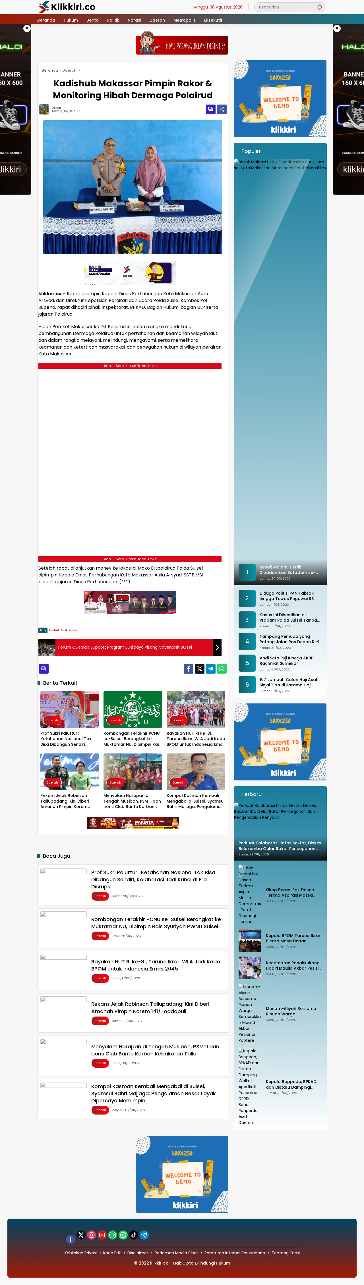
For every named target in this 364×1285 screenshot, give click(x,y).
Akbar (56, 107)
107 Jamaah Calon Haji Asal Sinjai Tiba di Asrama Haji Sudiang (288, 682)
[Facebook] (188, 669)
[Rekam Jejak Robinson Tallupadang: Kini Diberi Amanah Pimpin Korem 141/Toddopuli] (69, 771)
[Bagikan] (222, 109)
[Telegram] (211, 669)
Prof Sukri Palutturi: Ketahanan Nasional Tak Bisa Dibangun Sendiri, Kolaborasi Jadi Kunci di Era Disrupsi (69, 739)
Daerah (52, 720)
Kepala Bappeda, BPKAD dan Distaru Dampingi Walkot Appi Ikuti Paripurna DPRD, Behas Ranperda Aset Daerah (294, 1084)
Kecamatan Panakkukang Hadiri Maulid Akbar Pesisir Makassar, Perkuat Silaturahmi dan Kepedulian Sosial (293, 965)
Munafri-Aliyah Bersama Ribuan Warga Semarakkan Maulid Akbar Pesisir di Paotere (293, 1011)
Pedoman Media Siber (176, 1253)
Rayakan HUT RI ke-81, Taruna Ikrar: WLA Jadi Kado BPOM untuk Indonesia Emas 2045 (196, 739)
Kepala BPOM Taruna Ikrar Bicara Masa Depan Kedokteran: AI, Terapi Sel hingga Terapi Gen (293, 938)
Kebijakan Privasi (81, 1253)
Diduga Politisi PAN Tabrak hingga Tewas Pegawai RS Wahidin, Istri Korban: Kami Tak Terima (287, 596)
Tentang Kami (286, 1253)
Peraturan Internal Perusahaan (234, 1253)
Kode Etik (112, 1253)
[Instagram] (91, 1235)
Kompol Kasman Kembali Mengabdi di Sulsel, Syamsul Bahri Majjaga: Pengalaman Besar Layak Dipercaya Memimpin (196, 801)
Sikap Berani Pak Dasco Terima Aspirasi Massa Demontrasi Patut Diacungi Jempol (293, 892)
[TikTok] (133, 1235)
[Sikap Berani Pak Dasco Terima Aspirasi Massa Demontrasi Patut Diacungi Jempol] (250, 895)
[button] (319, 7)
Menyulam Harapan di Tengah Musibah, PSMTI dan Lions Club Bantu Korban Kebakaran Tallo (132, 801)
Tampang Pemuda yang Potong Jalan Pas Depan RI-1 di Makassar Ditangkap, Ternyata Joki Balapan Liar (289, 639)
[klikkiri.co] (67, 7)
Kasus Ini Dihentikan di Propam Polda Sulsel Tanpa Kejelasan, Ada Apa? (288, 617)
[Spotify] (112, 1235)
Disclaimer (137, 1253)
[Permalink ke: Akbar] (45, 109)
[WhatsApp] (222, 669)
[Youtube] (102, 1235)
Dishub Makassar (63, 630)
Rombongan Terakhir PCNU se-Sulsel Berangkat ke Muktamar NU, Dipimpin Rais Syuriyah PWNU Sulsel (132, 739)
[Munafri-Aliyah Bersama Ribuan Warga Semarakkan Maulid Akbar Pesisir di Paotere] (250, 1014)
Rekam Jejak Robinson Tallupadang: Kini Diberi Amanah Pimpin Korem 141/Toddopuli (64, 801)
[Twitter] (199, 669)
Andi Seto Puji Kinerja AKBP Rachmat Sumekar (286, 661)
